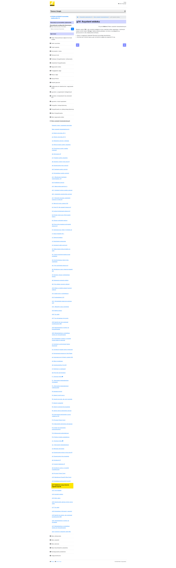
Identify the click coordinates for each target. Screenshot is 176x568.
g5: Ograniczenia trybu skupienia (60, 456)
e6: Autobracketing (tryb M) (59, 365)
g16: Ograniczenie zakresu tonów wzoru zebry (62, 502)
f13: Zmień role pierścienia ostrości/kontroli (59, 428)
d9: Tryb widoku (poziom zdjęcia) (61, 284)
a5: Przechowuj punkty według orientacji (60, 149)
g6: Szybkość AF (56, 460)
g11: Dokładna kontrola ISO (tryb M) (61, 481)
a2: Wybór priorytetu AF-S (59, 137)
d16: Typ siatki (55, 314)
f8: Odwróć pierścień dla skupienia (61, 407)
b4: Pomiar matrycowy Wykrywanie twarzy (61, 215)
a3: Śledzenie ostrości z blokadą (60, 140)
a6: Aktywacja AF (56, 154)
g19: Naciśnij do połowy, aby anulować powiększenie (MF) (62, 515)
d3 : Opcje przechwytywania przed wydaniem (61, 255)
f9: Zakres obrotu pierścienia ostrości (61, 410)
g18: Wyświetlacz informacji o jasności (62, 511)
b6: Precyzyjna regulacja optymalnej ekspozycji (61, 225)
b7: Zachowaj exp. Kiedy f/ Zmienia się (62, 229)
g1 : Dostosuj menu (57, 441)
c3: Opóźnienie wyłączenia (59, 241)
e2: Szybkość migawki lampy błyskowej (62, 349)
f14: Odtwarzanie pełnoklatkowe (60, 433)
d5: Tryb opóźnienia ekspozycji (60, 265)
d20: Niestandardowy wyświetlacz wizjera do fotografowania (61, 333)
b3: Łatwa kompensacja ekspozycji (61, 211)
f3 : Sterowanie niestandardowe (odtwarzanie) (60, 386)
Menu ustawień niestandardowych (101, 17)
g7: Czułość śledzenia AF (58, 464)
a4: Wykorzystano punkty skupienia (61, 144)
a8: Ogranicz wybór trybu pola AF (61, 161)
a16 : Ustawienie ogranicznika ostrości (62, 194)
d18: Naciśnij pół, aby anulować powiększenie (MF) (60, 322)
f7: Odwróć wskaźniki (57, 403)
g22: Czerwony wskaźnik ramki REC (61, 531)
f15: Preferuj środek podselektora (60, 437)
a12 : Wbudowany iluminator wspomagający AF (59, 177)
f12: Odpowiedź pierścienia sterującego (62, 424)
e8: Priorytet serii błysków (59, 372)
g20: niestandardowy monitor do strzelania (60, 521)
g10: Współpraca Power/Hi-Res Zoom (61, 477)
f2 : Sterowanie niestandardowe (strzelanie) (60, 381)
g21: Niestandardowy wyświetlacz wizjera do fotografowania (61, 526)
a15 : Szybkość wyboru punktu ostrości (62, 190)
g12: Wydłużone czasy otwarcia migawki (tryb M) (60, 485)
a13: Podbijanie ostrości (58, 182)
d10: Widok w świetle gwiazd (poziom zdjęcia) (62, 288)
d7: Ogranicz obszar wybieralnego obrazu (61, 275)
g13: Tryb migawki (56, 490)
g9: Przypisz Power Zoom (58, 473)
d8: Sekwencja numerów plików (60, 280)
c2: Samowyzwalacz (57, 237)
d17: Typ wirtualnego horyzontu (60, 318)
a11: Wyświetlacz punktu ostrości (60, 173)
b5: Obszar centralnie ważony (59, 220)
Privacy (52, 561)
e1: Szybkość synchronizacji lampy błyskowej (61, 344)
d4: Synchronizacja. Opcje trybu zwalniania (60, 260)
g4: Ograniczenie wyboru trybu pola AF (62, 452)
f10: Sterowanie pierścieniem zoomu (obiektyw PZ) (61, 415)
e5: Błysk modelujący (57, 361)
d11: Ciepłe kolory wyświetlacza (60, 293)
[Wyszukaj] (72, 29)
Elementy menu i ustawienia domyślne (62, 125)
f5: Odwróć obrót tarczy (58, 395)
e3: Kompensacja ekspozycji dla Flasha (62, 353)
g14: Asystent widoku (57, 494)
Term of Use (58, 561)
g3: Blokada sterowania (58, 448)
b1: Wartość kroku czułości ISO (60, 203)
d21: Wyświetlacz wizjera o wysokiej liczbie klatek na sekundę (61, 339)
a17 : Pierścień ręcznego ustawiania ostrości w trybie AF (61, 198)
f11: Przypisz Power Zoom (58, 420)
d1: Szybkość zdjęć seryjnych (59, 245)
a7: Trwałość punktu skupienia (60, 157)
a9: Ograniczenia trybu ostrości (60, 165)
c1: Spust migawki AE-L (58, 233)
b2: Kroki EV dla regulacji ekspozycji (61, 207)
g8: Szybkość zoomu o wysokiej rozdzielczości (60, 468)
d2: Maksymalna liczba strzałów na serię (61, 249)
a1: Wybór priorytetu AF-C (59, 133)
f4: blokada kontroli (57, 391)
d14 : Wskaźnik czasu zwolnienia (60, 306)
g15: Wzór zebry (56, 498)
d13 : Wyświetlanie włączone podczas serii (62, 302)
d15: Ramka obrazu (57, 310)
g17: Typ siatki (55, 507)
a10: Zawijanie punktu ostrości (60, 169)
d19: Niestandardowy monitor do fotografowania (60, 328)
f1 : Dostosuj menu (57, 376)
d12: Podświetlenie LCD (58, 297)
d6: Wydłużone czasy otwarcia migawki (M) (62, 270)
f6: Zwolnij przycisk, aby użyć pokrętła (62, 399)
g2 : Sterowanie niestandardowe (60, 444)
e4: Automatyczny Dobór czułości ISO (62, 357)
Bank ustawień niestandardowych (60, 129)
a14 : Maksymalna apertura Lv (59, 186)
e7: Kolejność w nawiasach (59, 369)
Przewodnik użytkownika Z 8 (86, 17)
